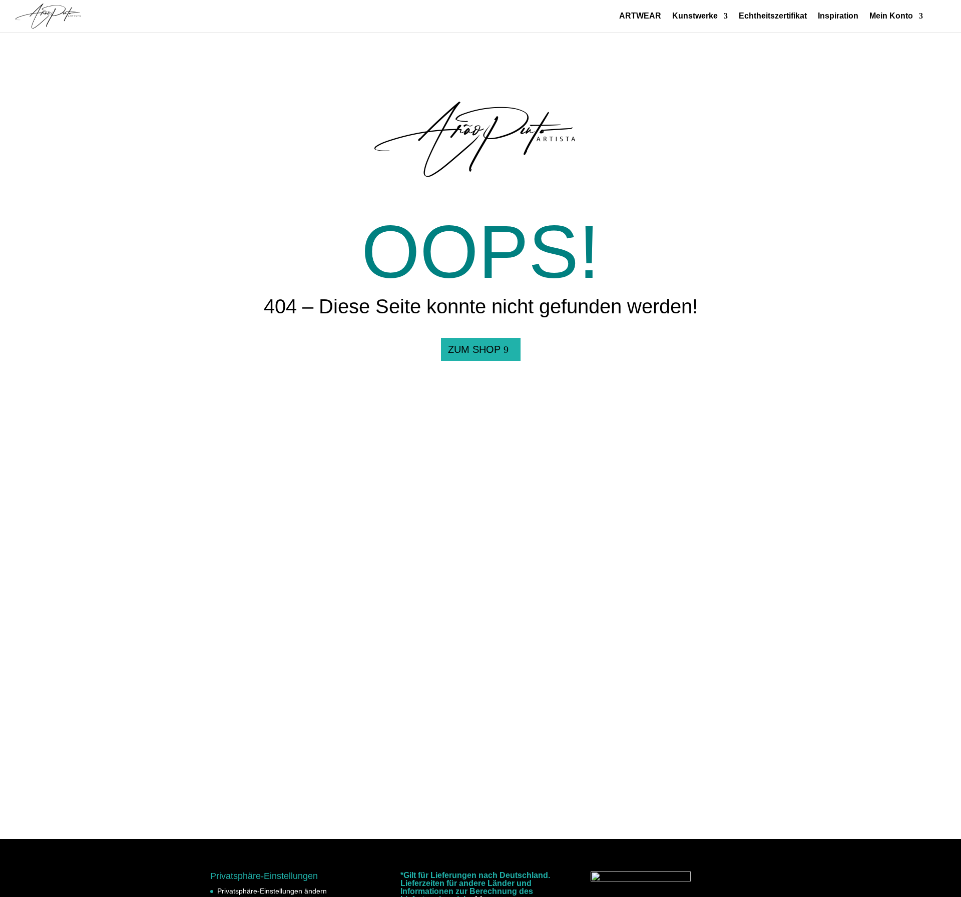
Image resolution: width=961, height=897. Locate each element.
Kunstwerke (695, 16)
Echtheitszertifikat (773, 16)
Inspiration (838, 16)
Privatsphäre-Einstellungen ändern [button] (272, 891)
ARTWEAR (640, 16)
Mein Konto (891, 16)
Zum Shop (474, 349)
